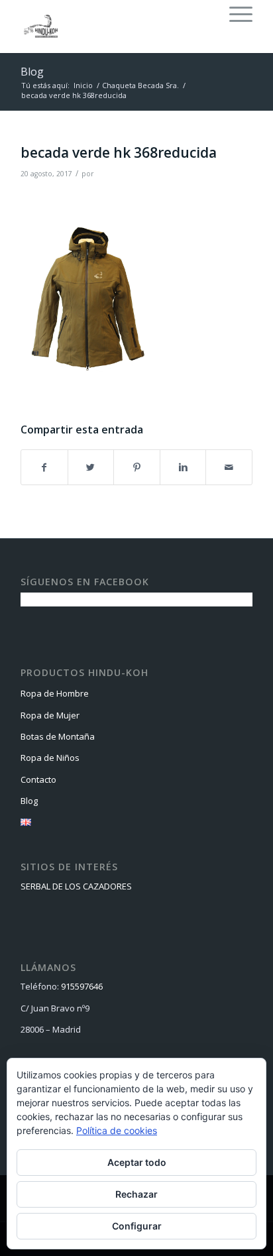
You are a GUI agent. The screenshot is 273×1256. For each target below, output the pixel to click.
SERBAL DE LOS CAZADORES (76, 886)
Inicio (83, 85)
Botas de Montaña (58, 736)
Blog (32, 71)
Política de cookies (116, 1130)
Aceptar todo (136, 1162)
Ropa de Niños (50, 758)
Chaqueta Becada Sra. (140, 85)
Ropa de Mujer (50, 715)
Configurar (137, 1225)
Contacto (38, 779)
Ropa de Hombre (55, 693)
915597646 (82, 986)
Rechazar (136, 1194)
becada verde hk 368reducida (119, 152)
